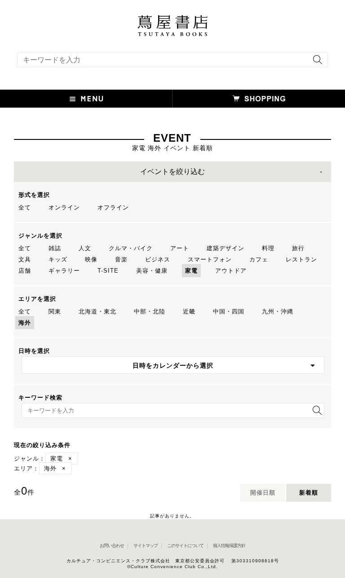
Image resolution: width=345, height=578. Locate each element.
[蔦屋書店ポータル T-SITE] (172, 19)
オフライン (113, 207)
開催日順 (262, 492)
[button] (86, 99)
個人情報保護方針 (229, 545)
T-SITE (108, 270)
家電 (191, 270)
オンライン (64, 207)
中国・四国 (228, 311)
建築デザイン (225, 248)
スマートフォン (210, 259)
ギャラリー (64, 270)
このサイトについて (185, 545)
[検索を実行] (315, 62)
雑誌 (55, 248)
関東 (55, 311)
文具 (24, 259)
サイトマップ (145, 545)
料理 (268, 248)
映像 (91, 259)
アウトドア (231, 270)
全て (24, 207)
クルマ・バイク (131, 248)
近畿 (189, 311)
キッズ (58, 259)
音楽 (121, 259)
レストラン (301, 259)
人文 (85, 248)
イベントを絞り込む (172, 171)
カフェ (258, 259)
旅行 (298, 248)
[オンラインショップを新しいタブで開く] (258, 99)
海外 (24, 322)
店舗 (24, 270)
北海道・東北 (97, 311)
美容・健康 (152, 270)
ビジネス (157, 259)
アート (179, 248)
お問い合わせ (112, 545)
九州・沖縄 (277, 311)
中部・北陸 (149, 311)
